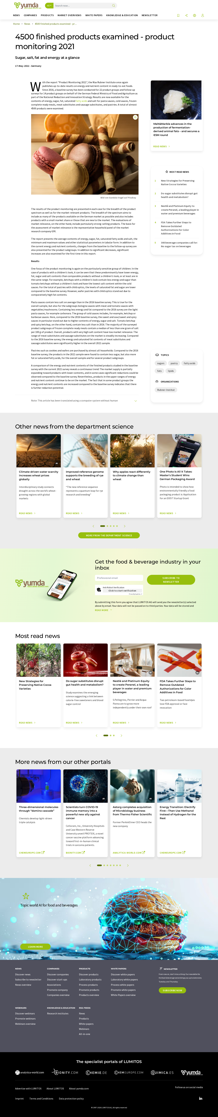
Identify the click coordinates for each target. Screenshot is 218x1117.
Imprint (19, 1098)
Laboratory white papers (124, 979)
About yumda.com (79, 1088)
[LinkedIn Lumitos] (200, 1098)
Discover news (22, 974)
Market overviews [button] (69, 15)
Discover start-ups (57, 979)
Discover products (88, 974)
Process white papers (122, 984)
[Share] (186, 16)
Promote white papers (123, 989)
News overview (23, 984)
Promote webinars (25, 1018)
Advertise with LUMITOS (28, 1088)
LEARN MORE (35, 946)
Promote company (57, 989)
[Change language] (194, 16)
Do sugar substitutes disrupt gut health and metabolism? (179, 195)
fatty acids (81, 100)
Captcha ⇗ (135, 594)
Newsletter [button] (150, 15)
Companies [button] (30, 15)
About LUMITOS (55, 1088)
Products (84, 1018)
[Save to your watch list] (178, 16)
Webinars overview (25, 1023)
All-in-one (84, 1034)
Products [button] (47, 15)
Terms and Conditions (41, 1098)
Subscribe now (172, 990)
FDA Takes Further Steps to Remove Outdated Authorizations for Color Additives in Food (176, 228)
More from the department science (109, 535)
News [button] (16, 15)
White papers (86, 1023)
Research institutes (57, 1013)
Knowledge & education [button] (122, 15)
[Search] (113, 6)
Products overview (89, 995)
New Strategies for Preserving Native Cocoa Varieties (177, 182)
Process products (88, 984)
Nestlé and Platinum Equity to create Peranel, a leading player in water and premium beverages (180, 209)
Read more (102, 610)
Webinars (84, 1028)
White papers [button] (94, 15)
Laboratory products (90, 979)
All (48, 5)
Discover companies (58, 974)
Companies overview (58, 995)
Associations (54, 984)
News (82, 1013)
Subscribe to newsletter (171, 579)
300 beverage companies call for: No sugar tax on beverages (179, 244)
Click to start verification (122, 590)
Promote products (89, 989)
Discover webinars (25, 1013)
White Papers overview (123, 995)
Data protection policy (71, 1098)
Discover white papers (123, 974)
